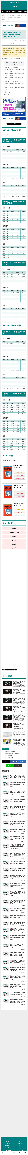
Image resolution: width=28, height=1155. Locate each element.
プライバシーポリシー (20, 1148)
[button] (18, 765)
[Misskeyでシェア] (23, 679)
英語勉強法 (7, 1145)
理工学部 (14, 544)
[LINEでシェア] (23, 683)
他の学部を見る (9, 94)
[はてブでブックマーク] (17, 683)
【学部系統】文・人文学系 (9, 751)
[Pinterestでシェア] (8, 688)
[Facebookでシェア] (5, 683)
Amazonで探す (20, 472)
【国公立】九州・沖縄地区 (9, 757)
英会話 (7, 1148)
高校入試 (20, 1143)
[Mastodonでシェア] (11, 679)
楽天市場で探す (20, 475)
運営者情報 (20, 1150)
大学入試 (8, 1143)
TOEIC (20, 1145)
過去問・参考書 (9, 92)
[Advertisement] (14, 610)
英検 (20, 1141)
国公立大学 (6, 749)
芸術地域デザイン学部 (14, 532)
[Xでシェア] (5, 679)
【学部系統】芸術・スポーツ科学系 (11, 753)
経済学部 (14, 536)
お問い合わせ (7, 1150)
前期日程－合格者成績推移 (11, 67)
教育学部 (14, 528)
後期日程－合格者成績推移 (11, 81)
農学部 (14, 548)
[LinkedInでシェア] (14, 688)
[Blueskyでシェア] (17, 679)
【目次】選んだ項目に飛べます (12, 62)
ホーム (7, 1141)
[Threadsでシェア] (11, 683)
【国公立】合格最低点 (8, 755)
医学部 (14, 540)
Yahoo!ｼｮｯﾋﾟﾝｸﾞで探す (20, 478)
